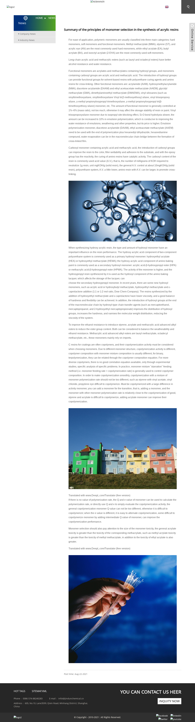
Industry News (27, 40)
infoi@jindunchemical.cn (71, 698)
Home (33, 7)
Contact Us (138, 7)
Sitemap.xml (39, 691)
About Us (53, 7)
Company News (28, 33)
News (99, 7)
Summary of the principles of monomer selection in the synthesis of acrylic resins (116, 18)
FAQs (118, 7)
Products (77, 7)
